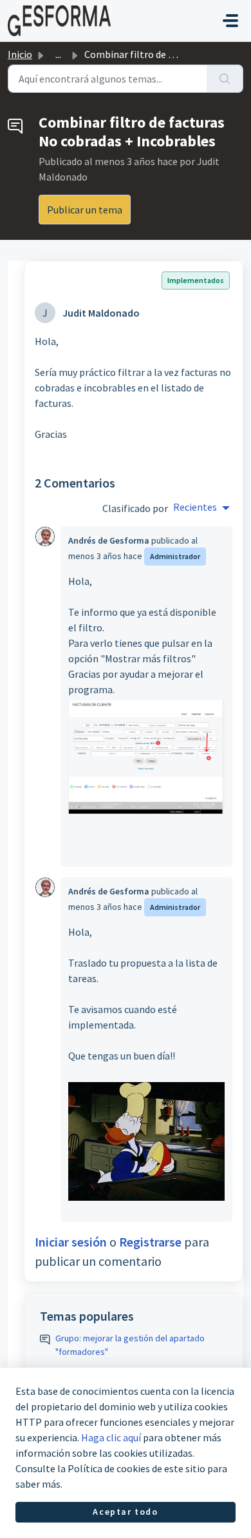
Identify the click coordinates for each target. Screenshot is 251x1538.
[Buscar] (225, 78)
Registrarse (150, 1242)
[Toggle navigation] (230, 20)
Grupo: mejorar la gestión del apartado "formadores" (130, 1344)
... (58, 54)
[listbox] (201, 508)
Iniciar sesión (71, 1242)
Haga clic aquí (111, 1437)
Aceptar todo (125, 1511)
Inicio (20, 54)
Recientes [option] (195, 506)
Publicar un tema (84, 209)
